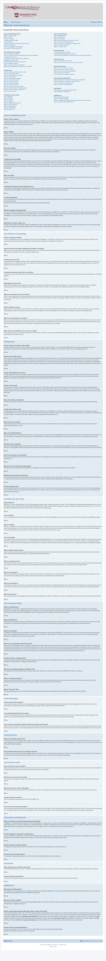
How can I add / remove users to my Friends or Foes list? (68, 62)
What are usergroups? (59, 38)
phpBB (82, 287)
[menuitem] (6, 22)
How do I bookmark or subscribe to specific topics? (67, 81)
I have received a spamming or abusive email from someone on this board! (72, 55)
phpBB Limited (51, 891)
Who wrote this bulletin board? (61, 97)
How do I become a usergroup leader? (63, 41)
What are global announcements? (12, 103)
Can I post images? (9, 101)
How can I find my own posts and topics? (64, 74)
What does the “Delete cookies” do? (13, 48)
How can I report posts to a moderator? (14, 86)
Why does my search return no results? (64, 69)
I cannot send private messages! (62, 52)
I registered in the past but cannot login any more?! (16, 43)
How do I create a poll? (9, 76)
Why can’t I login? (8, 41)
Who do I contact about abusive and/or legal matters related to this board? (72, 100)
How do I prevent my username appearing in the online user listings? (21, 55)
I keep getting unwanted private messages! (64, 53)
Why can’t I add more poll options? (12, 78)
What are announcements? (10, 104)
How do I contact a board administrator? (64, 101)
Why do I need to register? (10, 35)
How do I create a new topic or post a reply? (15, 72)
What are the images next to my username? (15, 61)
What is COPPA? (8, 37)
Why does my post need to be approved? (14, 89)
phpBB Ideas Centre (79, 902)
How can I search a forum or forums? (63, 67)
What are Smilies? (8, 99)
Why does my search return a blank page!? (65, 71)
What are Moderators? (59, 37)
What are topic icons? (9, 109)
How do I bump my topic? (10, 91)
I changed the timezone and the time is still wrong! (16, 58)
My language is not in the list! (11, 60)
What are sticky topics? (10, 106)
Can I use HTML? (8, 98)
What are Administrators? (60, 35)
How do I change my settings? (11, 53)
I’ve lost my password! (9, 45)
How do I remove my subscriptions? (63, 84)
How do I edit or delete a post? (11, 73)
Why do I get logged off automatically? (13, 46)
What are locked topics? (10, 107)
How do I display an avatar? (11, 63)
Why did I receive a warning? (11, 84)
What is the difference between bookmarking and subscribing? (69, 79)
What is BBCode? (8, 96)
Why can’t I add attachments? (11, 83)
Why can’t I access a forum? (11, 81)
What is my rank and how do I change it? (14, 65)
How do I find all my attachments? (62, 91)
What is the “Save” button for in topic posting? (15, 88)
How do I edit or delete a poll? (11, 80)
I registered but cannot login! (11, 40)
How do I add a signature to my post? (13, 75)
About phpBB (27, 892)
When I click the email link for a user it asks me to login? (18, 66)
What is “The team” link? (60, 46)
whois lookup (22, 914)
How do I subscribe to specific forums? (63, 83)
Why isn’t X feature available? (61, 98)
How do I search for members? (62, 72)
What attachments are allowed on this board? (65, 90)
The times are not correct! (10, 57)
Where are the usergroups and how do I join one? (66, 40)
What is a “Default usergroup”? (61, 45)
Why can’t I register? (9, 38)
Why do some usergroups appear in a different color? (67, 43)
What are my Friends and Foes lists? (63, 60)
